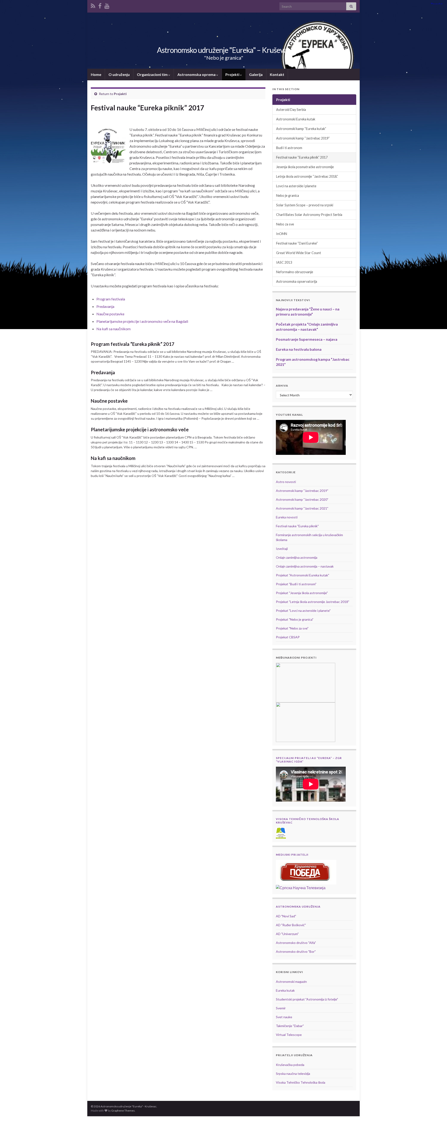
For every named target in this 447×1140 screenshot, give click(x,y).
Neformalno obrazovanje (294, 272)
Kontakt (277, 74)
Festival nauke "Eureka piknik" (297, 526)
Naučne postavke (110, 314)
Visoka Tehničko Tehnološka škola (300, 1082)
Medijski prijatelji (292, 854)
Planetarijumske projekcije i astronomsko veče (140, 429)
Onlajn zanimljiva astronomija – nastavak (305, 566)
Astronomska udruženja (298, 906)
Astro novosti (286, 482)
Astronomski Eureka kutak (295, 119)
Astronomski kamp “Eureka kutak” (301, 129)
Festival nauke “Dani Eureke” (297, 243)
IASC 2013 (284, 262)
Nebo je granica (287, 195)
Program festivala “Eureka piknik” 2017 (132, 344)
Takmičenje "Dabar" (290, 1026)
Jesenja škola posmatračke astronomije (305, 167)
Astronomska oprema (196, 74)
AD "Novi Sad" (286, 916)
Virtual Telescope (289, 1035)
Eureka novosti (287, 517)
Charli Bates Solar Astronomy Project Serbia (309, 215)
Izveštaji (282, 549)
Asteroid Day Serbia (291, 110)
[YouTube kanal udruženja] (107, 5)
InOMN (281, 234)
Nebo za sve (285, 224)
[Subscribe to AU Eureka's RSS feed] (93, 5)
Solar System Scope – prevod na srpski (304, 205)
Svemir (281, 1008)
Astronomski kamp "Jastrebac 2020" (302, 499)
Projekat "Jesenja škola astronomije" (302, 593)
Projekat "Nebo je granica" (294, 619)
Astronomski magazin (291, 981)
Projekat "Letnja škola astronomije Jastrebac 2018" (312, 602)
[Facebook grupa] (100, 5)
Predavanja (105, 306)
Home (96, 74)
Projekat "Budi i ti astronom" (296, 584)
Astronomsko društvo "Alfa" (296, 943)
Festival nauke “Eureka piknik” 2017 (302, 157)
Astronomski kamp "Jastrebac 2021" (302, 508)
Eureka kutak (285, 990)
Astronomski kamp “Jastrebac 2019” (303, 138)
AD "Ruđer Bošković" (291, 925)
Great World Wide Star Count (298, 253)
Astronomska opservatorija (296, 281)
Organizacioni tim (152, 74)
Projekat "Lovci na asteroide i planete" (303, 611)
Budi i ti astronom (289, 148)
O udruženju (119, 74)
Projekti (232, 74)
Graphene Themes (123, 1110)
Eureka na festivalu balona (299, 349)
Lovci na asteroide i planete (296, 186)
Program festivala (110, 299)
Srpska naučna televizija (293, 1073)
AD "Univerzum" (287, 934)
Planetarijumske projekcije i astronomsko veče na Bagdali (142, 321)
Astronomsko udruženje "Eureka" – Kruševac (223, 49)
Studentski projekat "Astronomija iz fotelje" (307, 999)
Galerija (256, 74)
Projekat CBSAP (288, 637)
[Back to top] (436, 1129)
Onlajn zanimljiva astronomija (296, 557)
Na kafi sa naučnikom (113, 329)
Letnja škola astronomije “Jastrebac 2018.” (307, 176)
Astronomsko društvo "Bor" (296, 951)
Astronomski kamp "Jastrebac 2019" (302, 491)
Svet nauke (284, 1017)
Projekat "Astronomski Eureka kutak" (302, 575)
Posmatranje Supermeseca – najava (306, 339)
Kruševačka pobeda (290, 1065)
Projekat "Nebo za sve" (292, 628)
